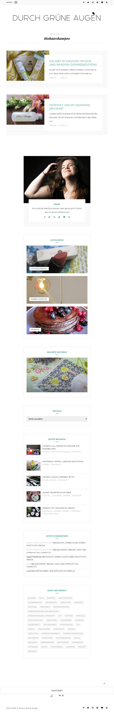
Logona (71, 629)
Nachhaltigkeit (56, 385)
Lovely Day (33, 633)
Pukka (77, 638)
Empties (69, 616)
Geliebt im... (53, 77)
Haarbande (66, 620)
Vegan (44, 647)
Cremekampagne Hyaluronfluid (43, 611)
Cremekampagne (61, 607)
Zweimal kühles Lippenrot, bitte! (58, 477)
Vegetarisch (57, 647)
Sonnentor (77, 642)
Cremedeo (45, 607)
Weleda (82, 647)
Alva (41, 598)
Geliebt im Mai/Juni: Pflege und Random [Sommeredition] (73, 63)
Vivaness (70, 647)
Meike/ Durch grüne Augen (40, 543)
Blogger (32, 607)
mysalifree (47, 638)
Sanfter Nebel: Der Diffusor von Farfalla (55, 571)
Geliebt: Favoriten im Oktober (56, 493)
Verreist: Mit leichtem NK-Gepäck (58, 508)
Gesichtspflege (35, 620)
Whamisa (32, 651)
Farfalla (80, 616)
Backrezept (51, 602)
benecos (79, 602)
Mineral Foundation (73, 633)
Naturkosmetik (39, 269)
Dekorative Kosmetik (49, 480)
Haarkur (79, 620)
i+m (78, 625)
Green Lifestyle (39, 299)
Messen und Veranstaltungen (60, 452)
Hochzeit (47, 385)
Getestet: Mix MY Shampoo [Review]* (69, 107)
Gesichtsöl (52, 620)
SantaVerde (63, 642)
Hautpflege (45, 452)
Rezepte (35, 330)
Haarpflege (52, 125)
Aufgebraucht (35, 602)
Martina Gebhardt (51, 633)
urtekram (33, 647)
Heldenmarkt (50, 625)
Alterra (32, 598)
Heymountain (66, 625)
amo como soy (65, 598)
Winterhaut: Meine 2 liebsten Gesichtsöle (63, 462)
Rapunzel (32, 642)
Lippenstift (59, 629)
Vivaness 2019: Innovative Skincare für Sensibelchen (60, 447)
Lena (29, 564)
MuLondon (33, 638)
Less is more (44, 629)
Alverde (51, 598)
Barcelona (66, 602)
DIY (60, 616)
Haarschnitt (34, 625)
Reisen (56, 514)
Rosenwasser (47, 642)
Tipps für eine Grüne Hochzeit (52, 388)
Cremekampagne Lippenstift (41, 616)
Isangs (31, 629)
